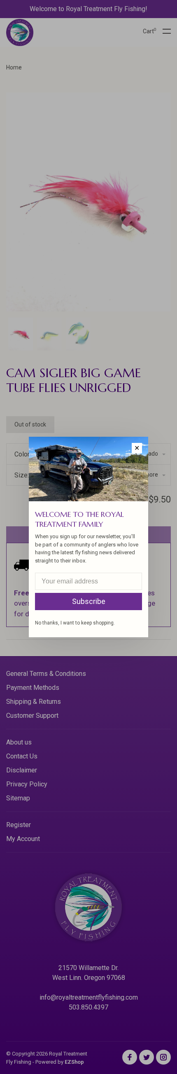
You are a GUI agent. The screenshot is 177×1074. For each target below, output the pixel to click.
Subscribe (88, 601)
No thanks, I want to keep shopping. (75, 623)
